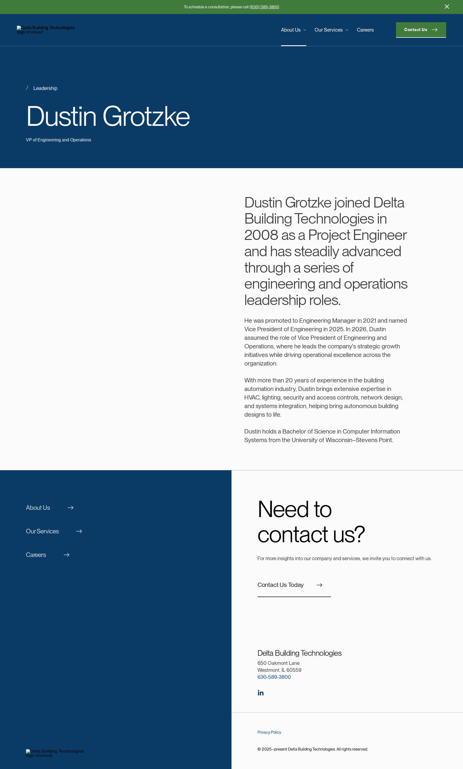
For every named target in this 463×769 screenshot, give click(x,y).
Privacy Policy (269, 732)
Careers (365, 30)
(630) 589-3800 (264, 7)
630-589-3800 (274, 677)
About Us (291, 30)
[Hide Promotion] (447, 7)
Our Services (329, 30)
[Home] (66, 30)
